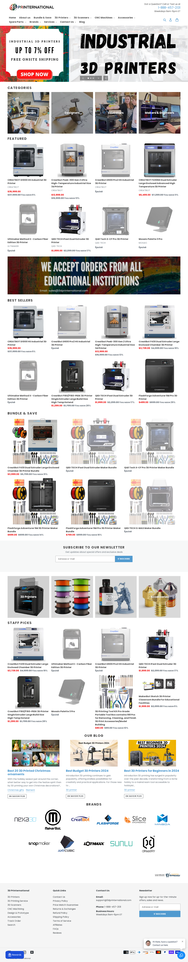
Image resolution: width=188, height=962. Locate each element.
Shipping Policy (61, 916)
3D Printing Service (18, 900)
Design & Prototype (18, 912)
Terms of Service (62, 920)
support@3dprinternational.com (113, 900)
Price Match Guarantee (65, 904)
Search (11, 924)
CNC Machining (16, 908)
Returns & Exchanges (64, 908)
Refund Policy (60, 912)
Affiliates (57, 924)
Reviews (57, 932)
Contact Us (59, 897)
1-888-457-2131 (112, 906)
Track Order (14, 920)
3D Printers (14, 897)
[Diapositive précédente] (83, 78)
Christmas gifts (16, 790)
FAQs (55, 928)
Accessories (14, 916)
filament (30, 790)
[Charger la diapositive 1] (88, 78)
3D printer (71, 789)
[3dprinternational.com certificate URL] (167, 876)
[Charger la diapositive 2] (91, 78)
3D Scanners (14, 904)
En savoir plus (17, 796)
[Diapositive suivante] (99, 78)
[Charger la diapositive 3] (93, 78)
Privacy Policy (60, 900)
